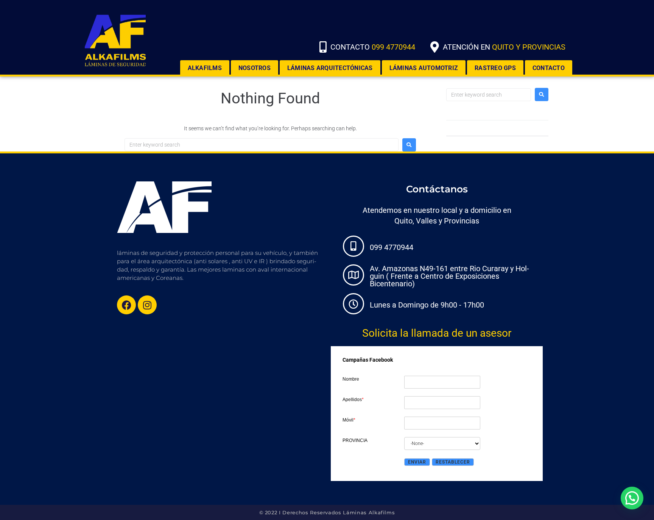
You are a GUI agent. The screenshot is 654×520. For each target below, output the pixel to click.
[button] (632, 498)
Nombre (351, 379)
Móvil (349, 420)
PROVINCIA (355, 440)
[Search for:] (262, 144)
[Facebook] (126, 304)
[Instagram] (147, 304)
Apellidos (353, 399)
